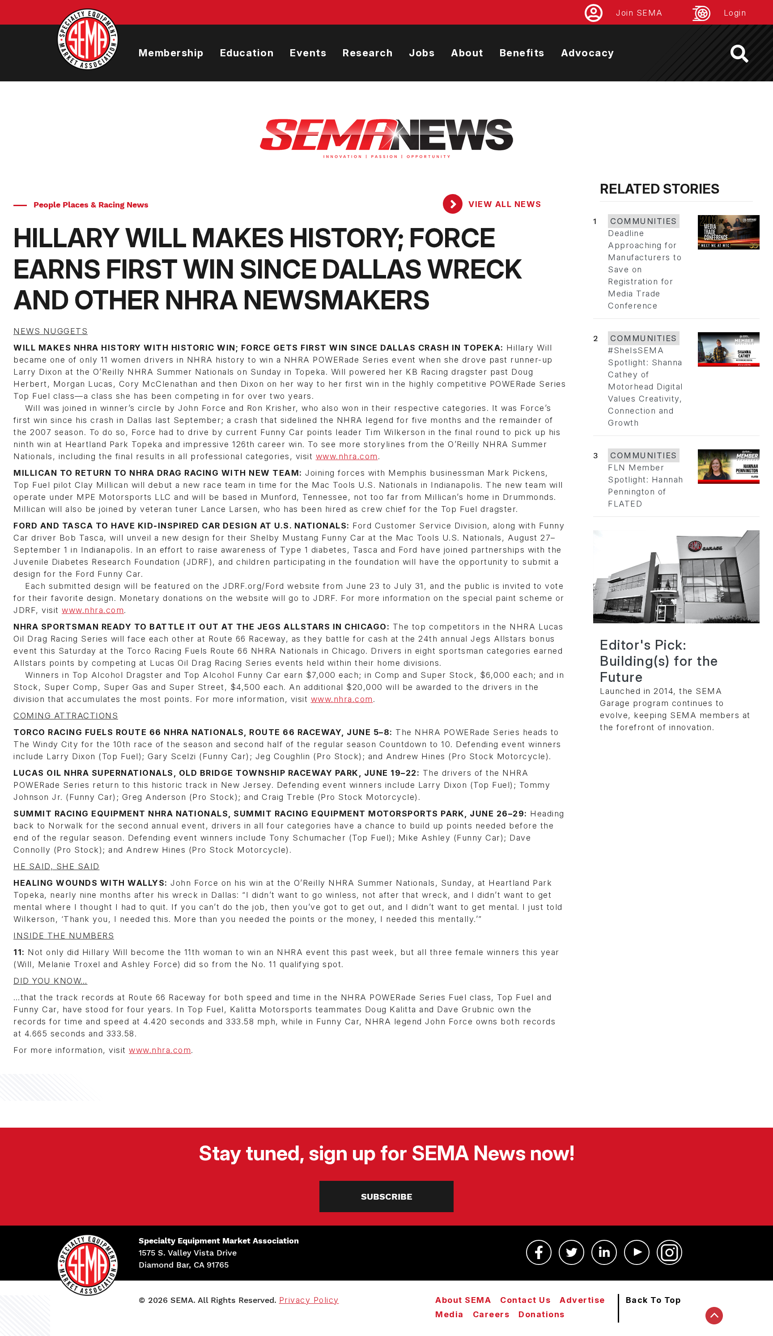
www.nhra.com (347, 456)
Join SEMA (639, 12)
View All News (504, 204)
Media (449, 1314)
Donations (541, 1314)
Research (368, 53)
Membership (171, 53)
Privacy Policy (309, 1300)
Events (308, 53)
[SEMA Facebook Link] (539, 1252)
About (467, 53)
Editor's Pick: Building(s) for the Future (659, 661)
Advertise (582, 1300)
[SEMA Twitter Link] (571, 1252)
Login (735, 12)
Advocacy (588, 53)
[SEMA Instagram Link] (669, 1252)
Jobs (422, 53)
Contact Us (525, 1300)
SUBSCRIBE (386, 1196)
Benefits (522, 53)
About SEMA (463, 1300)
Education (247, 53)
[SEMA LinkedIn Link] (604, 1252)
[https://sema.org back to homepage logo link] (747, 54)
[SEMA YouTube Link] (637, 1252)
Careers (491, 1314)
